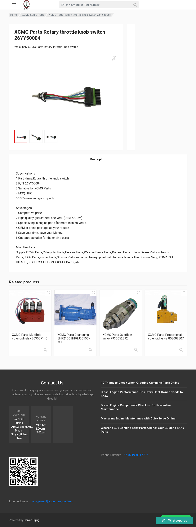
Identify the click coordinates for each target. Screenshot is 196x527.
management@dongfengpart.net (51, 501)
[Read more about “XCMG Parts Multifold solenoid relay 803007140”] (45, 349)
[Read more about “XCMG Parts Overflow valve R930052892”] (135, 349)
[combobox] (99, 4)
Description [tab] (98, 159)
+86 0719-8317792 (135, 455)
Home (14, 14)
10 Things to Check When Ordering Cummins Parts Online (140, 382)
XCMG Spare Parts (33, 14)
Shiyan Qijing (31, 520)
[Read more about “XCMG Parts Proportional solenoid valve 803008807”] (181, 349)
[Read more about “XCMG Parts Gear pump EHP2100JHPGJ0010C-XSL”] (90, 349)
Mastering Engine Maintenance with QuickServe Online (138, 418)
